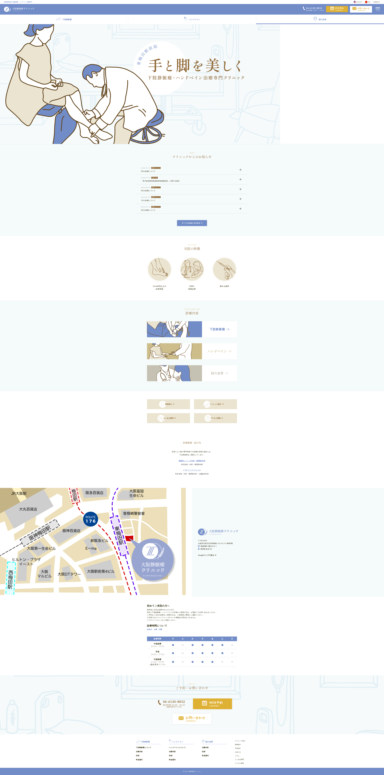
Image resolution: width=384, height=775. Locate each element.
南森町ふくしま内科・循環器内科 (192, 461)
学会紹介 (238, 748)
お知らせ (238, 752)
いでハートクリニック (192, 470)
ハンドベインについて (177, 747)
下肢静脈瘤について (143, 747)
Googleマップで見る (206, 555)
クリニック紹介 (240, 741)
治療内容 (139, 751)
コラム (237, 756)
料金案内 (139, 760)
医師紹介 (238, 744)
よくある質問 (239, 759)
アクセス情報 (239, 763)
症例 (137, 755)
